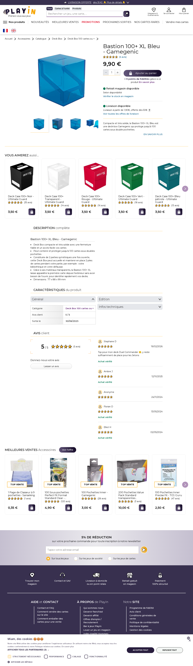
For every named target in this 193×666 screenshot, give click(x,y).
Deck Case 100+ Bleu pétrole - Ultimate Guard (167, 199)
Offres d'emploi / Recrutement (92, 621)
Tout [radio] (49, 8)
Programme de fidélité (142, 608)
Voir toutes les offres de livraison (121, 113)
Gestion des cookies (141, 630)
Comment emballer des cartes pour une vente (50, 620)
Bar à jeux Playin (92, 626)
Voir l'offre (67, 449)
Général (37, 299)
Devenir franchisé (93, 611)
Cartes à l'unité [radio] (62, 8)
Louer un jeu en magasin (96, 630)
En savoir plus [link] (153, 134)
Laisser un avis (51, 366)
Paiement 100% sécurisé (160, 582)
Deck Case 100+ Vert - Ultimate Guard (131, 198)
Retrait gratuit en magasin (129, 582)
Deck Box (57, 38)
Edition (104, 299)
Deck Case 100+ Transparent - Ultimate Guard (54, 199)
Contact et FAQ (45, 608)
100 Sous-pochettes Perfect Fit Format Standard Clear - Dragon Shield (57, 495)
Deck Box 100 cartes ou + (81, 38)
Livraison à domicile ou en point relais (96, 582)
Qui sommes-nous (93, 608)
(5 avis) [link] (123, 57)
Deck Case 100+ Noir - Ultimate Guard (21, 198)
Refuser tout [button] (170, 650)
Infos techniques (111, 307)
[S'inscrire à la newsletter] (143, 549)
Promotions (91, 22)
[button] (39, 123)
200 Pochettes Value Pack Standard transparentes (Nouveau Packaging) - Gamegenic (131, 495)
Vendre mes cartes (177, 22)
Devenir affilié (91, 615)
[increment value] (117, 72)
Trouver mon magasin (32, 582)
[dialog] (96, 650)
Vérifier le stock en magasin (118, 96)
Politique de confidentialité (144, 622)
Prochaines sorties (117, 22)
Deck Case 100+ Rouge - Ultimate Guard (92, 199)
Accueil (8, 38)
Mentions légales (139, 626)
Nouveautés (40, 22)
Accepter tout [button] (140, 650)
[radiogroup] (87, 8)
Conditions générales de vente (143, 617)
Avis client (135, 611)
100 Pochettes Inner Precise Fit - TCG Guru (168, 494)
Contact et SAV (62, 580)
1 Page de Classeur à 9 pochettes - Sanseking (21, 494)
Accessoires (24, 38)
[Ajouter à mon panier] (31, 211)
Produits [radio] (77, 8)
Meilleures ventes (65, 22)
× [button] (189, 640)
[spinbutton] (112, 72)
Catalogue (41, 38)
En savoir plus (147, 82)
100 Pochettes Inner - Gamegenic (95, 494)
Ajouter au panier (146, 73)
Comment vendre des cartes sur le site (52, 613)
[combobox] (189, 638)
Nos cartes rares (147, 22)
